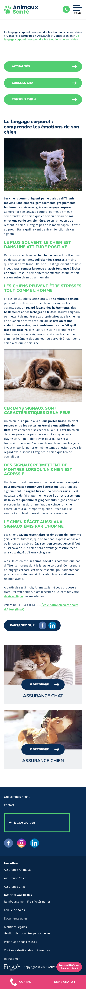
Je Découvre (39, 684)
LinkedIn (52, 625)
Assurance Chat (14, 886)
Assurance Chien (15, 878)
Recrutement (12, 959)
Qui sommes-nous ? (17, 797)
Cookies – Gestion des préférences (27, 950)
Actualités (43, 36)
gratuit (64, 982)
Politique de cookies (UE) (20, 942)
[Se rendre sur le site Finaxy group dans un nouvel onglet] (14, 967)
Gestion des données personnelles (27, 933)
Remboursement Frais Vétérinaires (27, 901)
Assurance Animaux (17, 870)
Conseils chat (23, 83)
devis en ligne (13, 596)
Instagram (21, 843)
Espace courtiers (24, 822)
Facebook (42, 625)
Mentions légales (15, 927)
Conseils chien (63, 36)
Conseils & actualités (20, 36)
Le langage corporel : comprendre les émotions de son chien (43, 32)
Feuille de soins (14, 910)
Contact (9, 805)
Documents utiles (15, 918)
